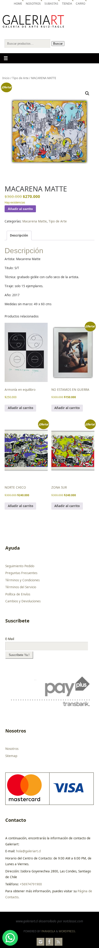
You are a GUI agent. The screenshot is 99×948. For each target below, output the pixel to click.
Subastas (51, 4)
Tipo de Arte (20, 78)
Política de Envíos (17, 594)
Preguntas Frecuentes (21, 573)
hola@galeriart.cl (28, 851)
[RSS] (58, 942)
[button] (87, 93)
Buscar (58, 43)
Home (18, 4)
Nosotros (33, 4)
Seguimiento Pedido (19, 566)
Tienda (67, 4)
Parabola (48, 931)
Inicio (6, 78)
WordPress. (67, 931)
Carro (80, 4)
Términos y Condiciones (22, 580)
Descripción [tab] (19, 235)
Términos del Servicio (20, 587)
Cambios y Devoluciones (23, 601)
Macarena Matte (34, 221)
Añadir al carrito (20, 209)
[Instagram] (40, 942)
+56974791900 (31, 884)
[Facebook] (49, 942)
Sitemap (11, 756)
